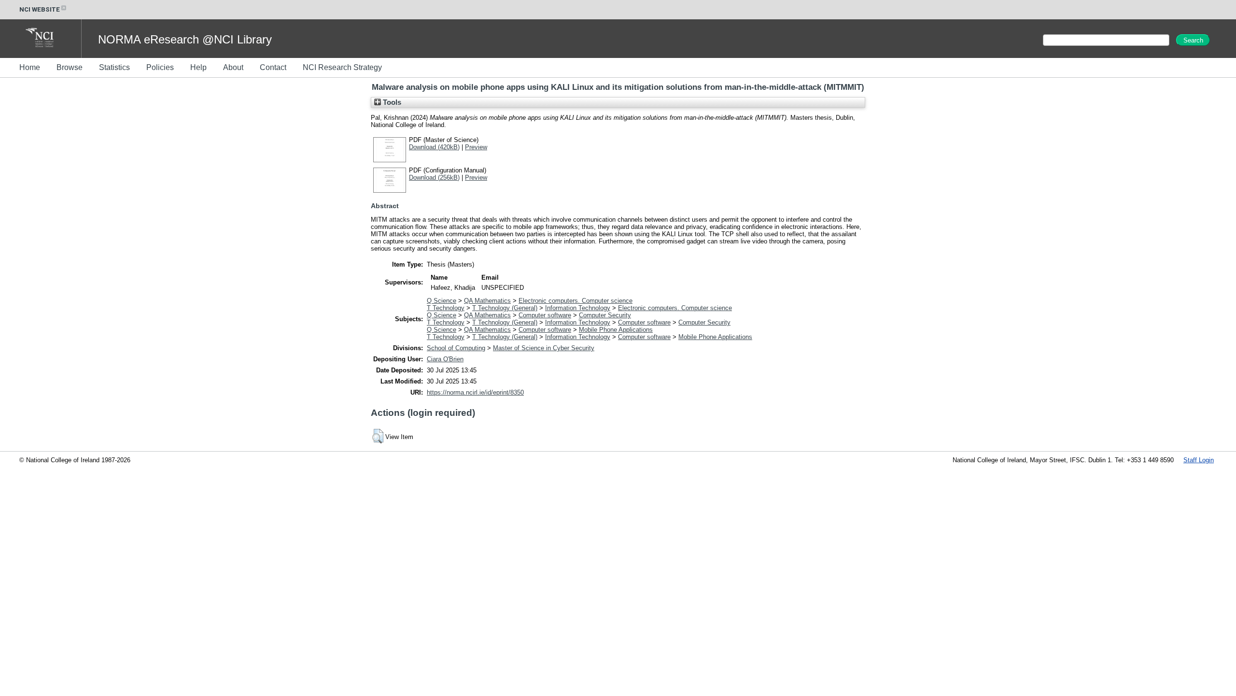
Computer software (545, 315)
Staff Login (1198, 460)
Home (29, 67)
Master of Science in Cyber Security (543, 348)
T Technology (445, 308)
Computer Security (605, 315)
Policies (160, 67)
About (233, 67)
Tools (391, 102)
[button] (377, 436)
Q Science (441, 300)
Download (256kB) (434, 177)
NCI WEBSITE (39, 9)
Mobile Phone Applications (616, 329)
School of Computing (456, 348)
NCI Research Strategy (342, 67)
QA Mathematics (487, 300)
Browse (69, 67)
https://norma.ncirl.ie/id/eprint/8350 (475, 392)
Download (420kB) (434, 147)
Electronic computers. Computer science (575, 300)
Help (198, 67)
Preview (476, 147)
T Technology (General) (504, 308)
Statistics (114, 67)
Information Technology (577, 308)
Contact (273, 67)
